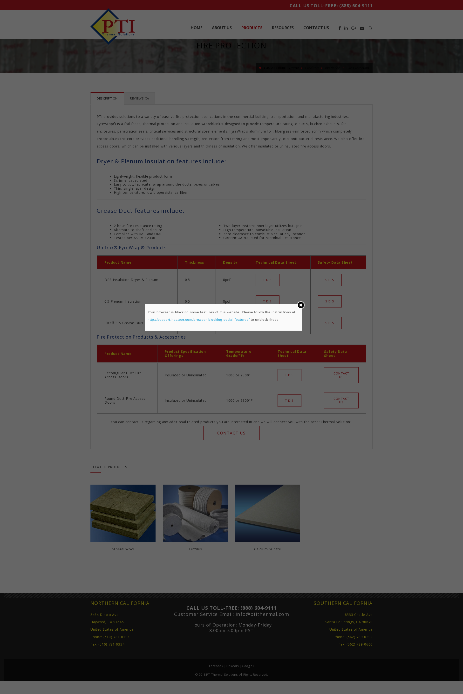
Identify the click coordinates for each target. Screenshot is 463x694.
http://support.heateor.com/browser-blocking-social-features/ (199, 319)
